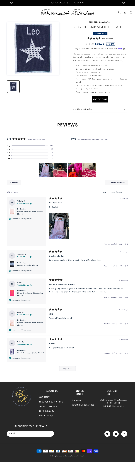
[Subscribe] (51, 434)
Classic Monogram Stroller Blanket (30, 353)
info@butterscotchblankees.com (113, 400)
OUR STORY (44, 397)
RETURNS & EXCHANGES (82, 405)
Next (123, 3)
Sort (105, 192)
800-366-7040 (113, 403)
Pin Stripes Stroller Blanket (27, 265)
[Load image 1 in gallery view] (13, 86)
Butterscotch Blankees (63, 456)
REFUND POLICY (46, 411)
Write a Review (119, 183)
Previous (11, 3)
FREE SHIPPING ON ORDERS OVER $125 (67, 3)
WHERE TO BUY (46, 415)
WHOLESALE (77, 400)
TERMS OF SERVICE (48, 406)
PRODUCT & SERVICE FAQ (51, 401)
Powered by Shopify (78, 456)
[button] (4, 12)
